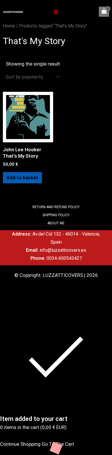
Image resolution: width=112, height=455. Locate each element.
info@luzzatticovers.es (63, 250)
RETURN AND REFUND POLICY (56, 207)
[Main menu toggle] (56, 12)
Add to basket (22, 177)
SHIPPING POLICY (56, 215)
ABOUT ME (56, 223)
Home (9, 26)
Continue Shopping (20, 444)
